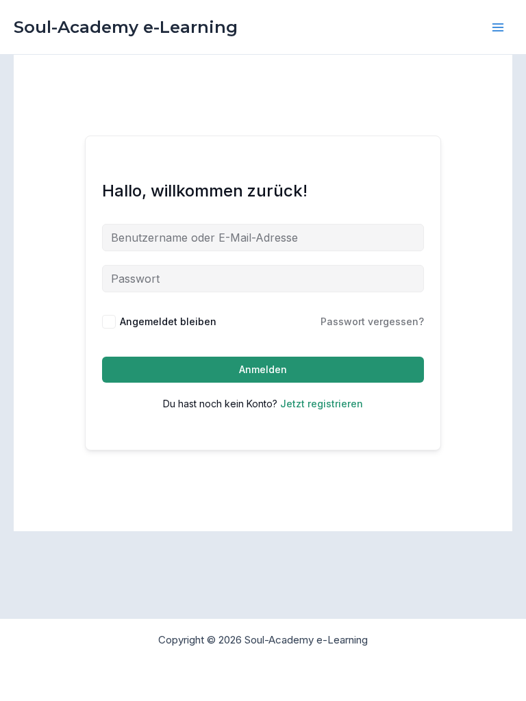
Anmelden (263, 369)
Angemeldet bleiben (168, 321)
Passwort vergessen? (372, 321)
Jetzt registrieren (321, 403)
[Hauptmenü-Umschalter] (498, 26)
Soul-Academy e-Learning (126, 26)
